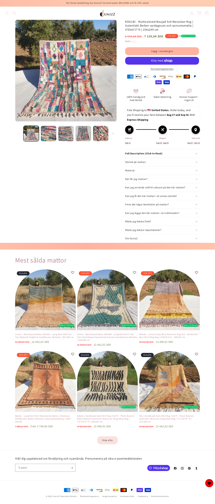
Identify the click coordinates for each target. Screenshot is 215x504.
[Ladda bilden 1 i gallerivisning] (31, 133)
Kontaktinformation (160, 496)
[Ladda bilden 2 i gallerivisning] (48, 133)
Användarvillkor (127, 496)
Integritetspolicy (109, 496)
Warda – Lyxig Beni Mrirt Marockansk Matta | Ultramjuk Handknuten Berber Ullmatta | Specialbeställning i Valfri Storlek (43, 419)
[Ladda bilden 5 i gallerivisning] (101, 133)
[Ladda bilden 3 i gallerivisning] (66, 133)
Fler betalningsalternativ (162, 68)
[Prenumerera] (71, 468)
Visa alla (107, 440)
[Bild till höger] (113, 133)
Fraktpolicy (143, 496)
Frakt (133, 41)
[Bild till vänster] (19, 133)
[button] (7, 13)
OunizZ (56, 496)
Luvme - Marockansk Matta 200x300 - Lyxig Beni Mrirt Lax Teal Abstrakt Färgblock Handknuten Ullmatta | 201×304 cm (44, 336)
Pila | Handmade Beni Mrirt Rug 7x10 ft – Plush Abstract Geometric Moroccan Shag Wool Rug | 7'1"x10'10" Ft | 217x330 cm (166, 419)
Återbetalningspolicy (89, 496)
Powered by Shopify (68, 496)
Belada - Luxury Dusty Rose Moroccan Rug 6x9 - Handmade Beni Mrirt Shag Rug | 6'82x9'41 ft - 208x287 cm (168, 336)
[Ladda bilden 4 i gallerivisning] (83, 133)
